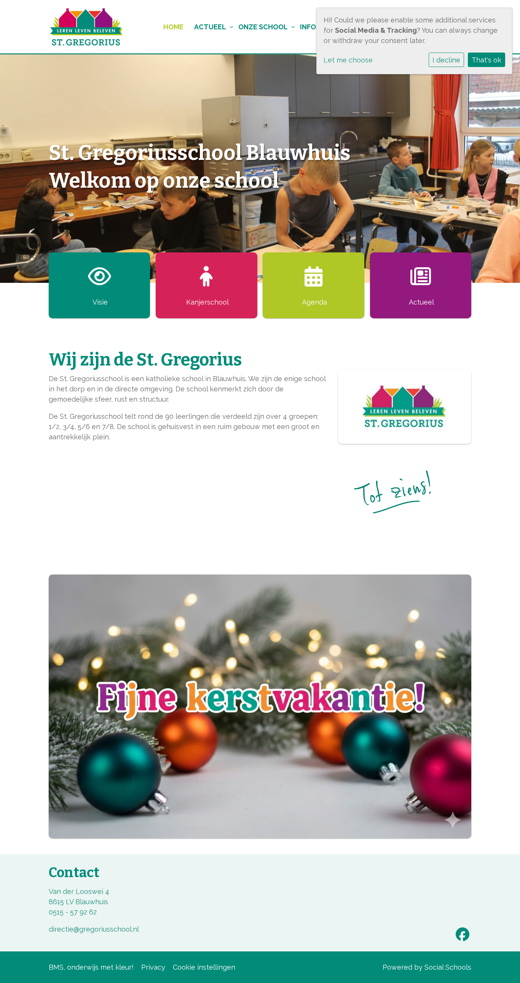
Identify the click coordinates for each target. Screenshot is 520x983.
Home (173, 27)
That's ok (486, 60)
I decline (446, 60)
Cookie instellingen (204, 967)
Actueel (210, 27)
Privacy (153, 967)
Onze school (263, 27)
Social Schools (447, 967)
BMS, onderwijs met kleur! (91, 967)
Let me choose (348, 60)
